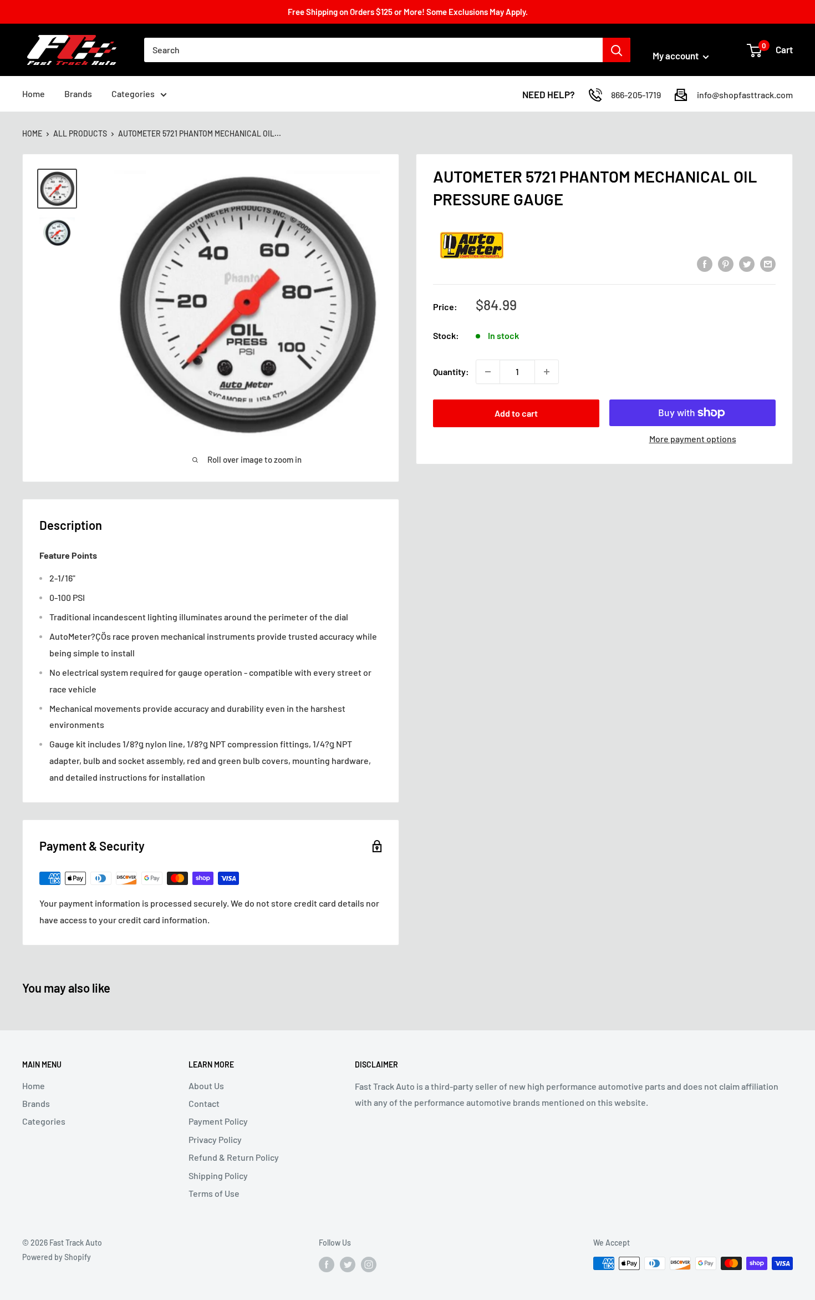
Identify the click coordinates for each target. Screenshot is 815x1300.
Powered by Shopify (56, 1257)
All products (80, 133)
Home (33, 93)
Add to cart (516, 413)
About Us (206, 1085)
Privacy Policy (215, 1139)
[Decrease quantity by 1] (488, 371)
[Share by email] (768, 263)
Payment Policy (218, 1121)
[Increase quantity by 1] (546, 371)
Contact (204, 1103)
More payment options (692, 438)
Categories (133, 93)
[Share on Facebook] (704, 263)
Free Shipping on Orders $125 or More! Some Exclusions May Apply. (408, 12)
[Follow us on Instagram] (368, 1264)
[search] (373, 50)
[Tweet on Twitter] (747, 263)
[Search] (616, 50)
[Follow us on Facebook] (326, 1264)
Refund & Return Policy (234, 1157)
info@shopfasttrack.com (745, 94)
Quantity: (451, 371)
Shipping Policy (218, 1175)
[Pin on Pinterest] (725, 263)
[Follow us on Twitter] (347, 1264)
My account (676, 55)
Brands (78, 93)
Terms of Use (214, 1193)
